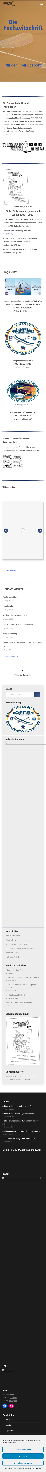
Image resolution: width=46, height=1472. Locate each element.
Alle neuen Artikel (11, 657)
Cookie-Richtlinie (10, 1468)
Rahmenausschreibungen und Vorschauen (18, 1139)
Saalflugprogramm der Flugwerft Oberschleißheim (21, 1131)
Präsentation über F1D (14, 970)
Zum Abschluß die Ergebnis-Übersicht (17, 624)
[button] (6, 531)
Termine (9, 1425)
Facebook (13, 1398)
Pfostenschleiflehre (10, 597)
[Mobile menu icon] (42, 3)
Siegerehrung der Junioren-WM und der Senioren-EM (22, 644)
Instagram (13, 1401)
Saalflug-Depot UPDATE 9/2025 (17, 995)
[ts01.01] (7, 462)
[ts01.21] (28, 462)
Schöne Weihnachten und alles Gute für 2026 (19, 1106)
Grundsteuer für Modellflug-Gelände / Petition (19, 1114)
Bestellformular (8, 234)
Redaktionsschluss (13, 1079)
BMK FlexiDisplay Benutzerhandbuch (19, 1002)
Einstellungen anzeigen (23, 1463)
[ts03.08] (18, 462)
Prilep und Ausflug (9, 634)
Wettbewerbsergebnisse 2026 (14, 615)
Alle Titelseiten (10, 570)
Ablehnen (23, 1456)
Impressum (37, 1468)
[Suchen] (37, 694)
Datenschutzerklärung (24, 1468)
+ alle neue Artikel (12, 957)
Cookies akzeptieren (23, 1449)
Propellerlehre (8, 606)
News (8, 1420)
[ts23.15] (38, 462)
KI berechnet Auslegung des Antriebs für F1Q (22, 977)
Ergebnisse (10, 1431)
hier (12, 230)
